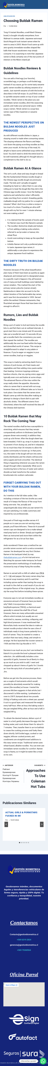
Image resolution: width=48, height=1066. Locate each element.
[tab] (19, 842)
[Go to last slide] (6, 824)
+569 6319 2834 (24, 939)
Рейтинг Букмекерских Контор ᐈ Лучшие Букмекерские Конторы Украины (11, 773)
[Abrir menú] (43, 4)
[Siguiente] (42, 824)
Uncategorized (9, 16)
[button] (43, 1061)
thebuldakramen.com (13, 557)
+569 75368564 (24, 950)
